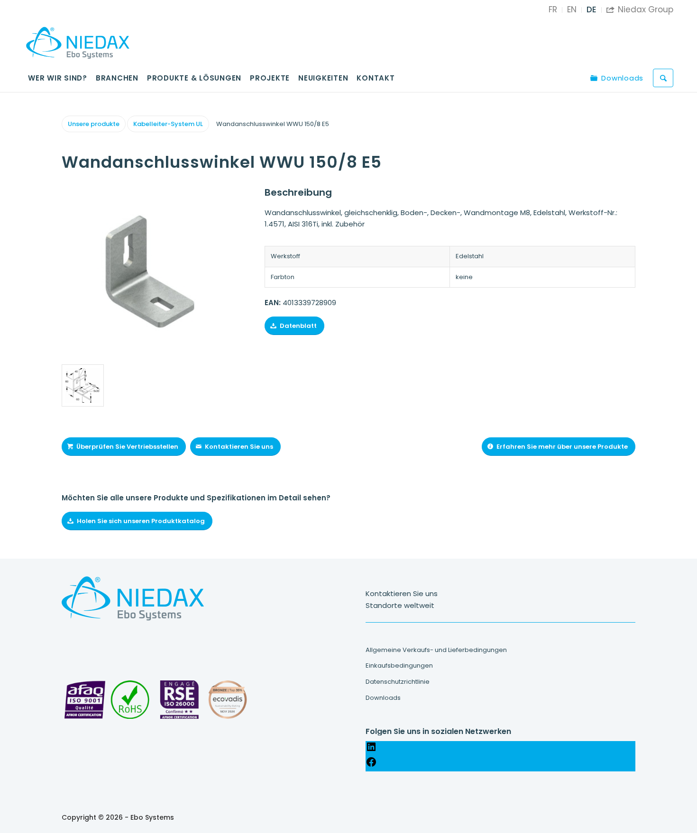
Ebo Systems (152, 817)
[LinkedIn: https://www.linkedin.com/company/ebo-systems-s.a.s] (371, 750)
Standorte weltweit (400, 605)
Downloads (383, 697)
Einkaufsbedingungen (399, 665)
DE (591, 9)
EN (572, 9)
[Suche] (663, 78)
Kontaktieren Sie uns (402, 593)
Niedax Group (639, 9)
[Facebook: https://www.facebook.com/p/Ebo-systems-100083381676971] (371, 765)
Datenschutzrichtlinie (398, 681)
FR (553, 9)
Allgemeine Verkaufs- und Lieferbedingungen (436, 649)
